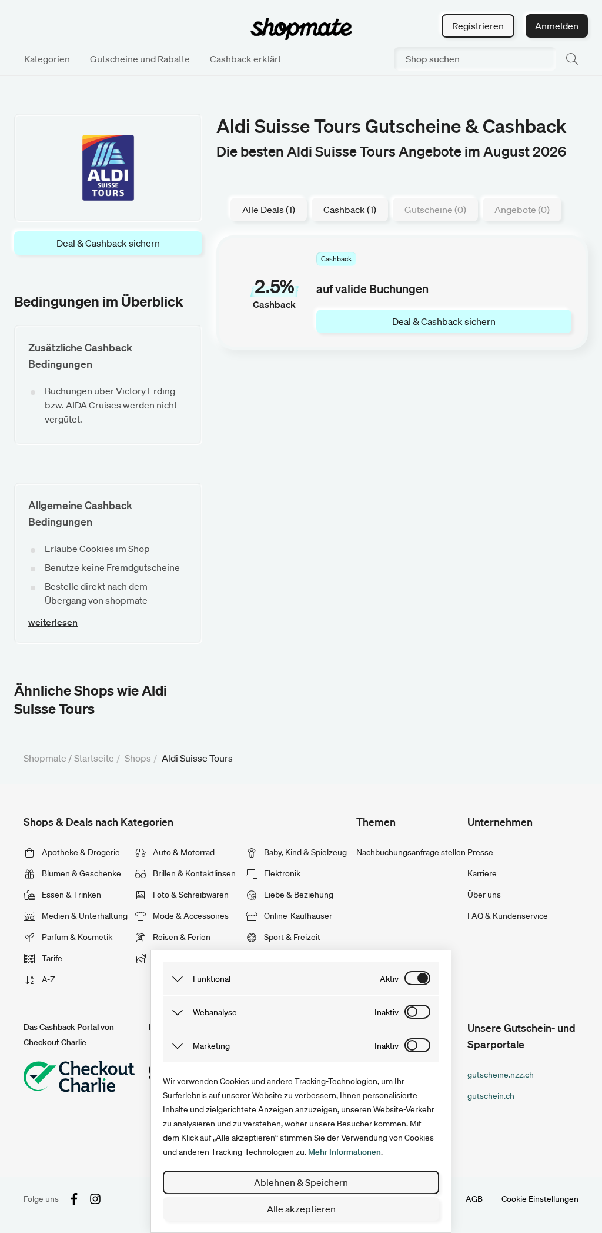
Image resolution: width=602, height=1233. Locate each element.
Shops (138, 758)
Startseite (94, 758)
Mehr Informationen (344, 1151)
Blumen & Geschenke (80, 873)
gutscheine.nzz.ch (500, 1074)
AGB (474, 1199)
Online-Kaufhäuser (297, 915)
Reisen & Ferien (180, 937)
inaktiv (386, 1012)
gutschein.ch (490, 1096)
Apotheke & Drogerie (80, 852)
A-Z (47, 979)
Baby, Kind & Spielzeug (304, 852)
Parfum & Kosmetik (76, 937)
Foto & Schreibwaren (190, 894)
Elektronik (281, 873)
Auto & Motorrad (183, 852)
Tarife (51, 958)
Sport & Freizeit (291, 937)
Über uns (484, 894)
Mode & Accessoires (190, 915)
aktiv (389, 978)
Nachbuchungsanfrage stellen (411, 852)
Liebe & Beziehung (297, 894)
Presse (480, 852)
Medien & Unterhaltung (84, 915)
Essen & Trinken (70, 894)
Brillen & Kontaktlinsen (193, 873)
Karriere (482, 873)
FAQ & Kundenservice (507, 915)
